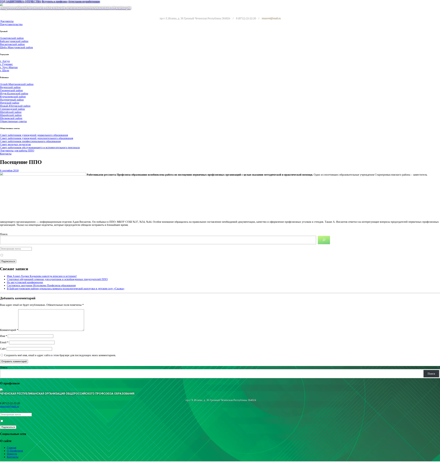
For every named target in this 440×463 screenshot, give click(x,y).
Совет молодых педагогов (15, 144)
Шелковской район (11, 118)
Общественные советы (13, 121)
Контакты (6, 153)
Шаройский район (11, 115)
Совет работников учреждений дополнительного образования (36, 138)
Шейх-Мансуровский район (16, 47)
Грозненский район (11, 90)
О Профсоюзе (15, 450)
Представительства (11, 24)
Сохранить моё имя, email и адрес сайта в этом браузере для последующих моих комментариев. (60, 355)
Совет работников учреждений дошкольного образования (34, 135)
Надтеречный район (12, 99)
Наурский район (9, 102)
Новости (12, 453)
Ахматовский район (12, 38)
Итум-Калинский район (14, 93)
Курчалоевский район (13, 96)
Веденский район (10, 87)
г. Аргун (5, 61)
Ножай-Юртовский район (15, 105)
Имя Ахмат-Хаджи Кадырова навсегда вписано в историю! (42, 276)
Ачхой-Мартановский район (17, 84)
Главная (11, 447)
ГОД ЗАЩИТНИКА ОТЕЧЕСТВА (20, 1)
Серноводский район (12, 108)
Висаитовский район (12, 44)
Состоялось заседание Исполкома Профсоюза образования (41, 285)
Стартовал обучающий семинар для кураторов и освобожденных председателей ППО (57, 279)
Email (4, 342)
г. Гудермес (6, 64)
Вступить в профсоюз (54, 1)
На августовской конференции (25, 282)
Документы (7, 21)
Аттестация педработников (84, 1)
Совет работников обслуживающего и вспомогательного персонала (40, 147)
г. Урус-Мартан (9, 67)
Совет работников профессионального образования (30, 141)
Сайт (3, 348)
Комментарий (9, 330)
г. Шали (4, 70)
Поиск (4, 234)
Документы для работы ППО (17, 150)
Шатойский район (10, 112)
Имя (3, 336)
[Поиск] (324, 240)
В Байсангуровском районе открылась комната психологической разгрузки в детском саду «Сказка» (65, 288)
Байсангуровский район (14, 41)
